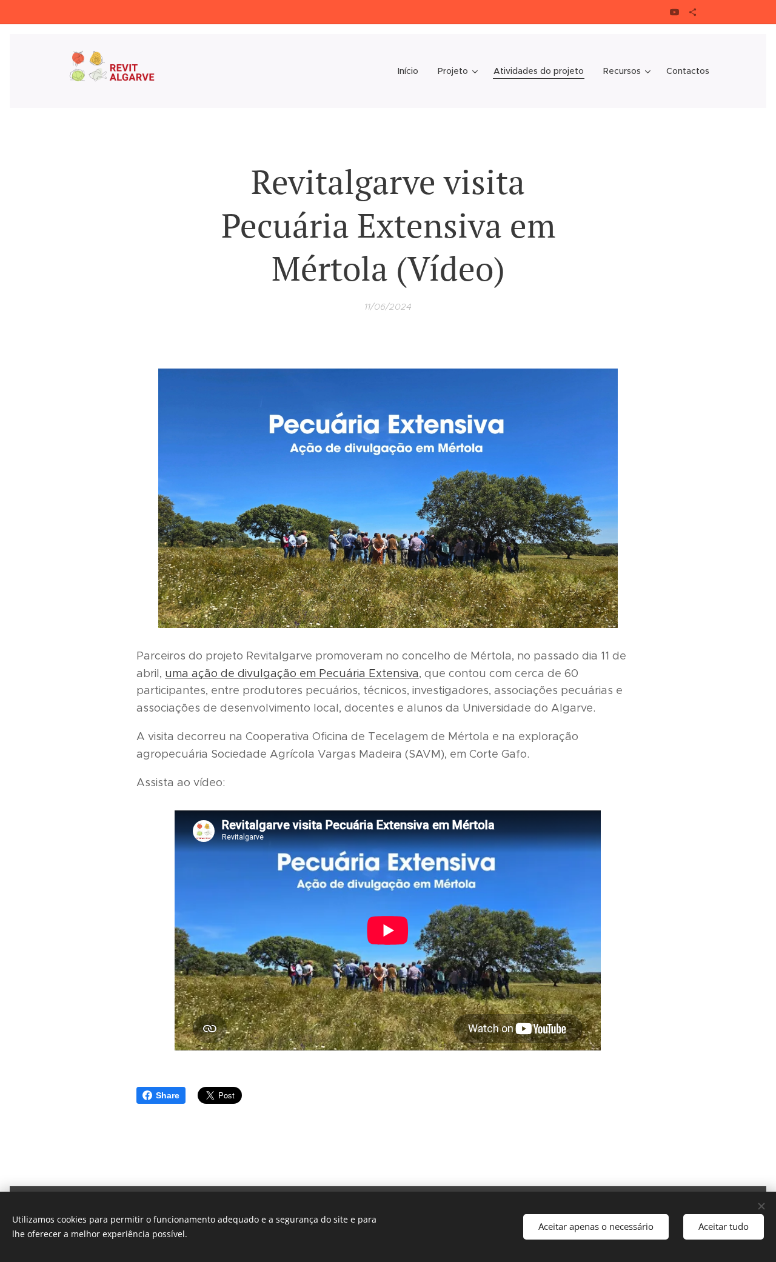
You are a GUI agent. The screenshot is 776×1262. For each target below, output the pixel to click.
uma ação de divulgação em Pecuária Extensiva (292, 673)
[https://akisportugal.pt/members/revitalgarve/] (692, 12)
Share (167, 1095)
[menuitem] (411, 71)
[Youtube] (674, 12)
